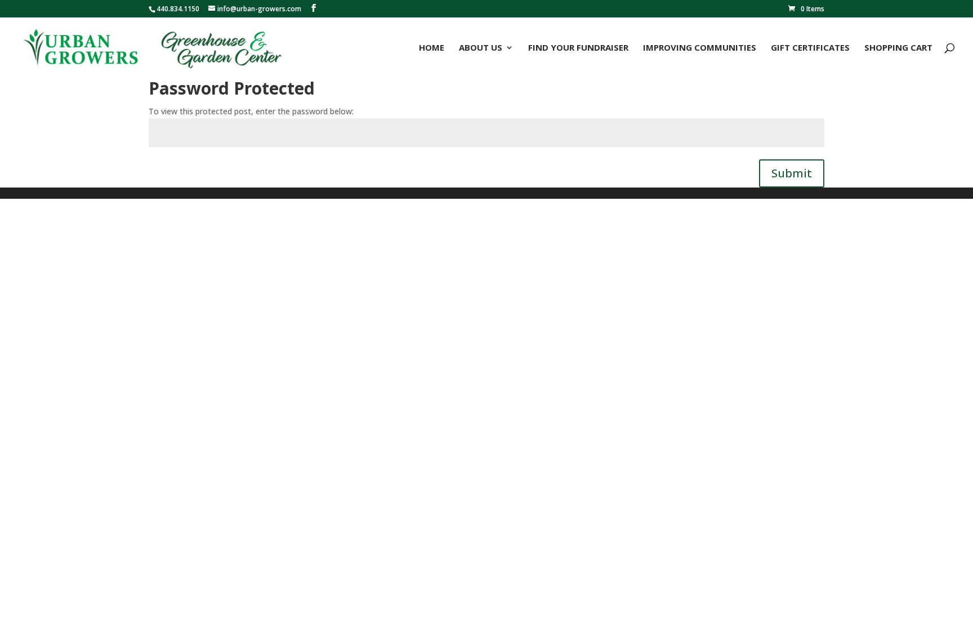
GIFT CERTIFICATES (810, 48)
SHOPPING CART (898, 48)
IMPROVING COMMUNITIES (699, 48)
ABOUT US (480, 48)
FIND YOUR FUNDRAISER (578, 48)
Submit (791, 173)
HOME (431, 48)
